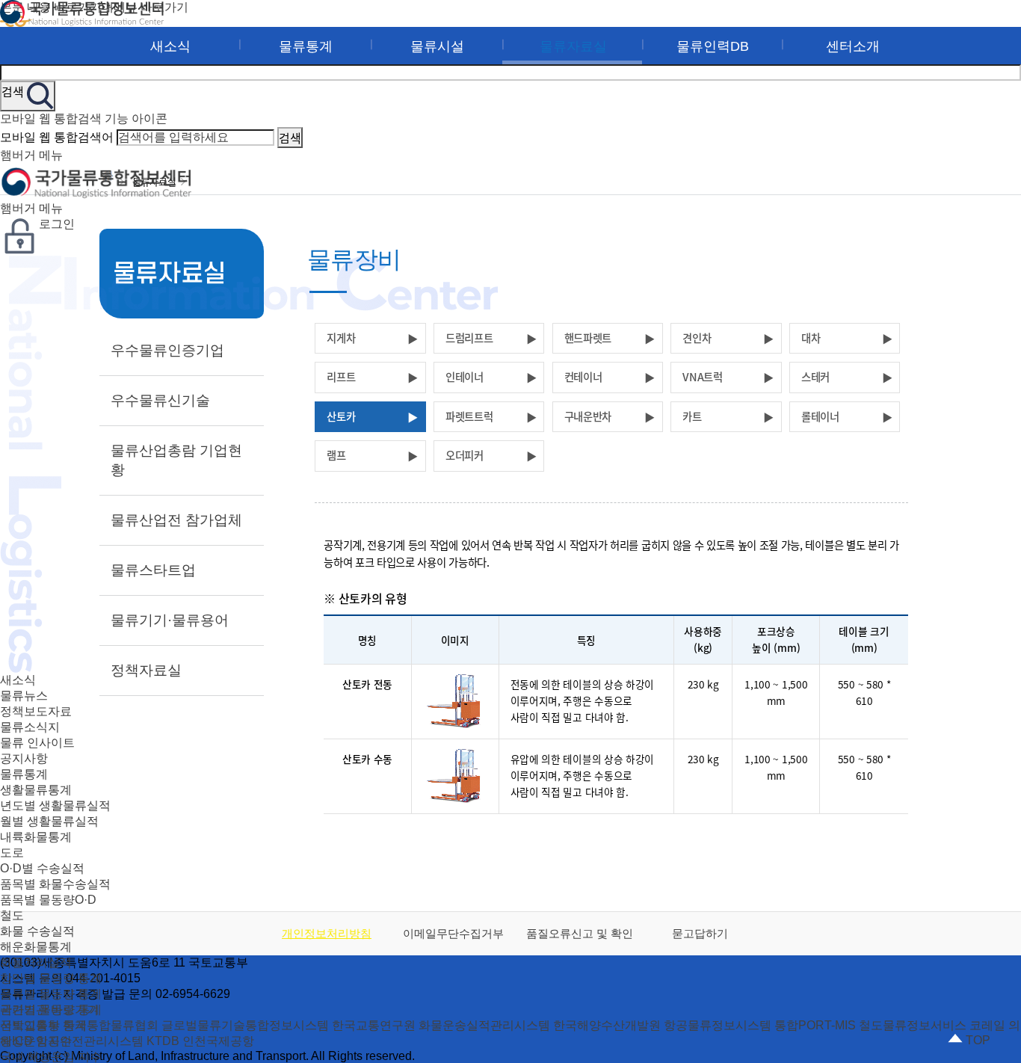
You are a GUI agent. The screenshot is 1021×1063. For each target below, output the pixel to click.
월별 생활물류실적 (49, 821)
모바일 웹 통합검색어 (57, 137)
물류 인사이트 (37, 742)
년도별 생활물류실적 (55, 805)
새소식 (18, 680)
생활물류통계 (36, 789)
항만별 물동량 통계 (51, 978)
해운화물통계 (36, 946)
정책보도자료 (36, 711)
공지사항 (24, 758)
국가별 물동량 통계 (51, 1009)
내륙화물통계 (36, 837)
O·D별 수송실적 (42, 868)
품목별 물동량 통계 (51, 993)
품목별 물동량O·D (48, 899)
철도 (12, 915)
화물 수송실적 (37, 931)
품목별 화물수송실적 (55, 884)
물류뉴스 (24, 695)
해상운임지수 (36, 1041)
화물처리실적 (36, 962)
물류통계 (24, 774)
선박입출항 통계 (43, 1025)
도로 (12, 852)
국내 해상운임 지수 (51, 1056)
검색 (290, 138)
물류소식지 (30, 727)
